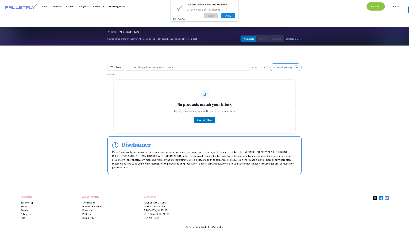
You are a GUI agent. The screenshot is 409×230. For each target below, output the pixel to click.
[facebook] (381, 198)
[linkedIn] (387, 198)
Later (211, 15)
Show (254, 67)
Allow (228, 15)
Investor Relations (92, 206)
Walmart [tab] (276, 38)
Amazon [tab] (263, 38)
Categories (83, 6)
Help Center (89, 217)
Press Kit (87, 210)
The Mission (88, 202)
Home (113, 31)
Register (375, 6)
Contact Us (98, 6)
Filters (118, 67)
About (45, 6)
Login (396, 6)
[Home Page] (21, 6)
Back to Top (27, 202)
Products (57, 6)
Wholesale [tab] (249, 38)
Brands (69, 6)
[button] (286, 67)
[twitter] (375, 198)
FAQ (22, 217)
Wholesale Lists (294, 38)
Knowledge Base (117, 6)
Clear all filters (204, 120)
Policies (86, 214)
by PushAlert (180, 19)
